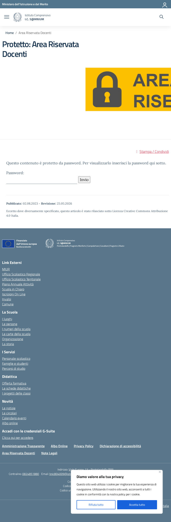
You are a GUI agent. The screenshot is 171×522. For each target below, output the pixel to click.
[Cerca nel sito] (161, 17)
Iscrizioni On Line (13, 294)
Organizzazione (12, 338)
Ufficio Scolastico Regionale (21, 274)
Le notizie (8, 408)
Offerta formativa (14, 383)
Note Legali (49, 453)
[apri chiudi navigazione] (6, 17)
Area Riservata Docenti (18, 453)
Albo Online (59, 445)
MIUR (6, 269)
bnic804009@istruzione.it (65, 474)
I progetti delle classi (16, 393)
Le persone (9, 323)
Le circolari (9, 413)
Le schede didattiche (16, 388)
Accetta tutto (137, 504)
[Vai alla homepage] (17, 17)
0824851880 (30, 474)
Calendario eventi (14, 418)
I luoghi (7, 318)
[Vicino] (160, 472)
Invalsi (6, 299)
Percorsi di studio (13, 368)
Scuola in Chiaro (13, 289)
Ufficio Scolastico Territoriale (21, 279)
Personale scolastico (16, 358)
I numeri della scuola (16, 328)
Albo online (10, 423)
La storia (8, 343)
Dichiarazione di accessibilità (120, 445)
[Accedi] (165, 4)
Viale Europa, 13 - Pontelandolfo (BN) (91, 469)
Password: (15, 172)
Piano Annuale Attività (18, 284)
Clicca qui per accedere (17, 437)
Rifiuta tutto (96, 504)
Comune (8, 304)
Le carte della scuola (16, 333)
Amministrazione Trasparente (23, 445)
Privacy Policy (83, 445)
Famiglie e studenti (15, 363)
